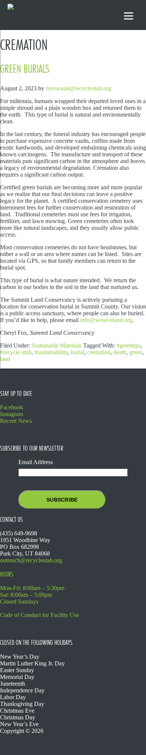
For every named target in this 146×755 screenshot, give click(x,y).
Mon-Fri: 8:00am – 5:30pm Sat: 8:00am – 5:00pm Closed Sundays (32, 595)
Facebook (11, 407)
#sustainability (51, 352)
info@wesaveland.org (106, 320)
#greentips (128, 345)
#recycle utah (15, 352)
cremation (98, 352)
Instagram (11, 414)
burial (77, 352)
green (135, 352)
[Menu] (128, 16)
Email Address (35, 462)
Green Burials (24, 68)
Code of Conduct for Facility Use (39, 615)
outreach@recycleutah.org (31, 560)
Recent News (16, 421)
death (119, 352)
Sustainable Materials (56, 345)
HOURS (6, 574)
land (5, 359)
